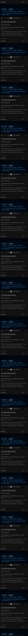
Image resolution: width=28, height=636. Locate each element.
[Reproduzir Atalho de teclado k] (2, 634)
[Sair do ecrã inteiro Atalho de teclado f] (25, 634)
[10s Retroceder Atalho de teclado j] (5, 634)
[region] (14, 318)
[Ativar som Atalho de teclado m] (8, 634)
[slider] (15, 634)
